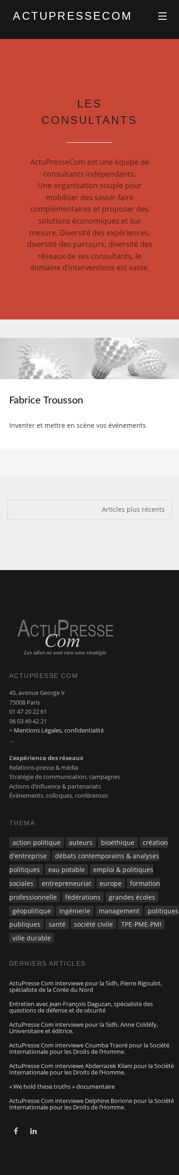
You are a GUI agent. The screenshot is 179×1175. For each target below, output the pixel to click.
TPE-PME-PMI (141, 924)
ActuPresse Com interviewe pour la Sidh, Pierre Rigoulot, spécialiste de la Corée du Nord (85, 986)
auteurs (81, 842)
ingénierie (74, 910)
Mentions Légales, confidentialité (59, 730)
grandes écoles (132, 897)
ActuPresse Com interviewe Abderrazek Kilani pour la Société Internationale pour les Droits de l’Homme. (91, 1069)
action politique (36, 842)
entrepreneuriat (66, 883)
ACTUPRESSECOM (59, 16)
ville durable (31, 938)
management (119, 910)
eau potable (66, 869)
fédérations (83, 897)
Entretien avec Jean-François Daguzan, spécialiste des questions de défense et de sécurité (81, 1007)
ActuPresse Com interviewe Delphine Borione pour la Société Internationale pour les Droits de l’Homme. (91, 1103)
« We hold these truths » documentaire (62, 1086)
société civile (93, 924)
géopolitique (31, 910)
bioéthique (117, 842)
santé (57, 924)
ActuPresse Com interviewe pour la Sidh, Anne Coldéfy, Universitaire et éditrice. (83, 1027)
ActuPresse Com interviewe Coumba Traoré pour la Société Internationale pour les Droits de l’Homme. (89, 1048)
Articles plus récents (133, 509)
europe (111, 883)
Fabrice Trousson (46, 400)
